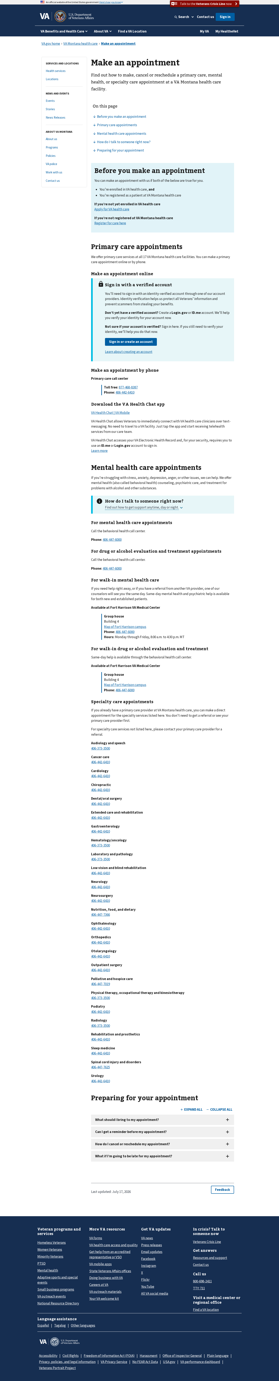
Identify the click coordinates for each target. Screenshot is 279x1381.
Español (43, 1325)
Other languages (83, 1325)
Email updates (151, 1252)
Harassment (148, 1355)
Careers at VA (98, 1284)
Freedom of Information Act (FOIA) (109, 1355)
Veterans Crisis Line (207, 1242)
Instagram (148, 1265)
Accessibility (48, 1355)
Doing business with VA (106, 1277)
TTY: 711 (199, 1288)
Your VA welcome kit (104, 1298)
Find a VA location (206, 1309)
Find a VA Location (132, 31)
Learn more (99, 450)
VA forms (95, 1238)
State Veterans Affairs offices (110, 1271)
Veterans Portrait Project (57, 1368)
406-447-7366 (100, 914)
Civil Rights (70, 1355)
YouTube (147, 1286)
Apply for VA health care (111, 209)
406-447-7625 (100, 1067)
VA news (147, 1238)
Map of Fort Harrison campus (125, 626)
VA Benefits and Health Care (62, 31)
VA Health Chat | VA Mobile (110, 412)
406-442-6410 (125, 392)
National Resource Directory (58, 1303)
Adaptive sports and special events (57, 1280)
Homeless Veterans (51, 1242)
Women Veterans (49, 1249)
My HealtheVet (226, 31)
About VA (101, 31)
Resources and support (210, 1257)
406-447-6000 (112, 539)
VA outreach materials (105, 1291)
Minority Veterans (50, 1256)
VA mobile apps (100, 1264)
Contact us (205, 17)
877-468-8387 (128, 387)
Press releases (151, 1245)
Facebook (148, 1258)
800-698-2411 (202, 1281)
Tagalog (60, 1325)
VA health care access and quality (113, 1245)
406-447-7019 (100, 984)
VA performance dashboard (200, 1362)
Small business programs (55, 1289)
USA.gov (169, 1362)
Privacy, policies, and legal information (67, 1362)
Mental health (47, 1270)
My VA (204, 31)
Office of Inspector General (182, 1355)
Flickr (145, 1279)
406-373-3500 (100, 748)
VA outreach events (51, 1296)
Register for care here (110, 223)
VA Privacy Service (114, 1362)
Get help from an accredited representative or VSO (110, 1254)
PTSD (41, 1263)
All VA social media (154, 1293)
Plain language (218, 1355)
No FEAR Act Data (145, 1362)
